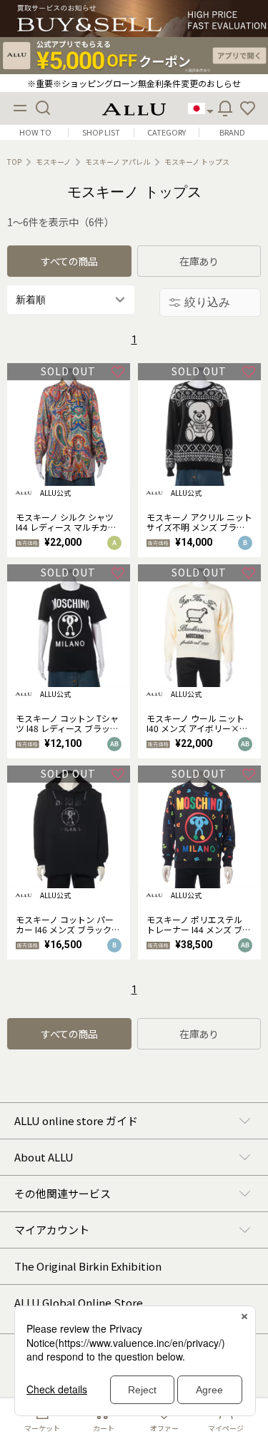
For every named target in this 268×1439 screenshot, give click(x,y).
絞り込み (207, 302)
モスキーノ (53, 162)
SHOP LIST (101, 132)
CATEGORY (166, 132)
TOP (14, 162)
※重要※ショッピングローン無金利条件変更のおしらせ (134, 83)
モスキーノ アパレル (117, 162)
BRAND (232, 132)
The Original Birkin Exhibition (88, 1266)
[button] (248, 108)
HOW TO (35, 132)
